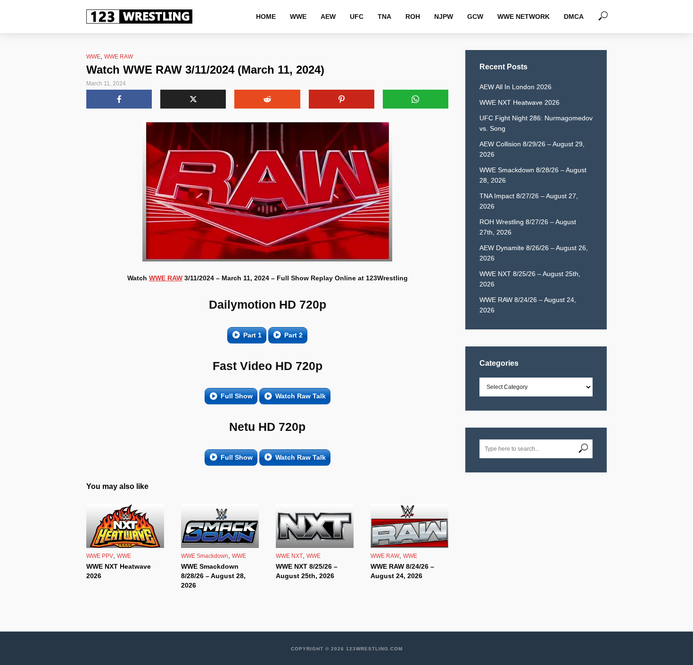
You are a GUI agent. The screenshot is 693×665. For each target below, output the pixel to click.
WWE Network (523, 16)
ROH (412, 16)
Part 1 (252, 335)
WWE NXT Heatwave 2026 (118, 571)
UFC (356, 16)
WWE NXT (289, 556)
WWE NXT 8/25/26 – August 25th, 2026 (307, 571)
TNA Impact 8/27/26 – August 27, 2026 (528, 201)
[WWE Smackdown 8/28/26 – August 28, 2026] (220, 526)
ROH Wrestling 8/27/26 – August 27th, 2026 (527, 227)
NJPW (443, 16)
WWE (298, 16)
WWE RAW (118, 56)
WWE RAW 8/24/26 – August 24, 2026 (402, 571)
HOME (266, 16)
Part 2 (293, 335)
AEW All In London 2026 (515, 87)
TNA (384, 16)
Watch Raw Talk (300, 396)
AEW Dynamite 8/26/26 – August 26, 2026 (533, 253)
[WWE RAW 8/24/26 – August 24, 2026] (409, 526)
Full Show (237, 396)
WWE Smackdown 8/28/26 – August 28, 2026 (213, 576)
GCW (475, 16)
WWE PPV (99, 556)
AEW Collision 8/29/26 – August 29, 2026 (532, 149)
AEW (328, 16)
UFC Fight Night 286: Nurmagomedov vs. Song (536, 123)
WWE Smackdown (204, 556)
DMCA (574, 16)
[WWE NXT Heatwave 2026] (125, 526)
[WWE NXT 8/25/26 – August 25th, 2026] (315, 526)
